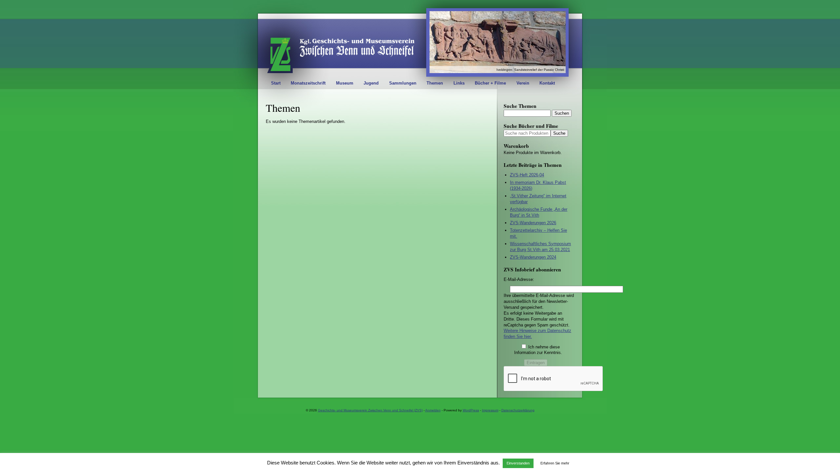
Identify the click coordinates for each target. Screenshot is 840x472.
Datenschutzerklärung (518, 410)
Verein (522, 83)
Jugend (371, 83)
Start (276, 83)
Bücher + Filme (490, 83)
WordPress (471, 410)
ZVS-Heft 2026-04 (527, 174)
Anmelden (433, 410)
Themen (435, 83)
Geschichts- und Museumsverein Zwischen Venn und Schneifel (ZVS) (370, 410)
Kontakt (547, 83)
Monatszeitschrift (308, 83)
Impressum (490, 410)
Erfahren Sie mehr (554, 463)
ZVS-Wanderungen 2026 (533, 222)
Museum (344, 83)
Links (459, 83)
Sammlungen (402, 83)
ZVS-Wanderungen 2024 (533, 257)
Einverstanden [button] (518, 463)
